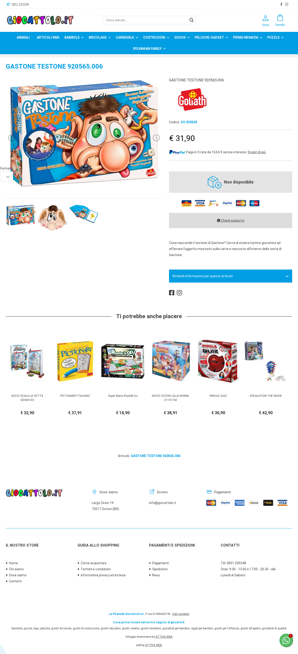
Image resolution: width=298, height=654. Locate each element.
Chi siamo (16, 569)
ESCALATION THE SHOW (266, 395)
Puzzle (273, 37)
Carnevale (125, 37)
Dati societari (181, 614)
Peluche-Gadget (209, 37)
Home (13, 563)
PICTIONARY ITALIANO (75, 395)
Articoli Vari (48, 37)
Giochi (180, 37)
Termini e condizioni (96, 569)
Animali (23, 37)
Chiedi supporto (232, 220)
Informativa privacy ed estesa (103, 575)
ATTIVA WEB (164, 636)
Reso (156, 575)
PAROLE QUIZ (218, 395)
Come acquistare (94, 563)
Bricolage (98, 37)
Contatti (15, 581)
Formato (6, 168)
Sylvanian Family (147, 48)
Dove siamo (18, 575)
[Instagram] (286, 4)
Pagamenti (160, 563)
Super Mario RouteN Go (122, 395)
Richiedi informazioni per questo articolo (203, 276)
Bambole (72, 37)
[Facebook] (281, 4)
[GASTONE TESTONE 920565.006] (84, 188)
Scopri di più (257, 152)
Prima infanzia (245, 37)
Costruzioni (154, 37)
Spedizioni (160, 569)
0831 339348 (20, 4)
